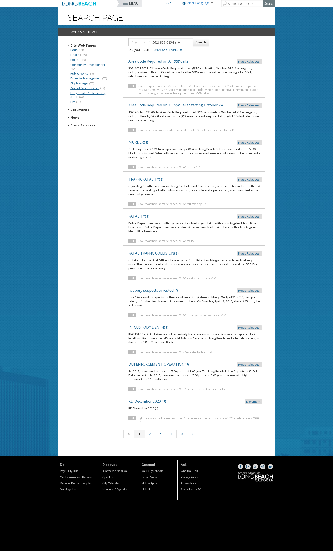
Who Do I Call (189, 471)
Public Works (79, 73)
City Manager (79, 83)
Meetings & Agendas (115, 489)
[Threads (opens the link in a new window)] (262, 466)
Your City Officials (152, 471)
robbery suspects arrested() (194, 290)
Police (74, 60)
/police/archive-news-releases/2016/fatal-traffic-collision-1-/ (177, 278)
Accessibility (188, 483)
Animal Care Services (84, 88)
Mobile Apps (149, 483)
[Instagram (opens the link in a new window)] (248, 466)
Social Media (150, 477)
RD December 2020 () (194, 401)
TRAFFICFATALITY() (194, 179)
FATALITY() (194, 216)
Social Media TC (191, 489)
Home (73, 32)
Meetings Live (68, 489)
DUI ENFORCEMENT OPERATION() (194, 364)
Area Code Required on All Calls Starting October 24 (194, 105)
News (75, 117)
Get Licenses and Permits (76, 477)
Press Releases (82, 125)
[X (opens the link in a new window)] (255, 466)
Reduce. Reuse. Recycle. (75, 483)
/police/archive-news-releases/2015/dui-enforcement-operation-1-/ (181, 389)
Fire (72, 102)
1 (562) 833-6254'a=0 (166, 49)
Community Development (87, 65)
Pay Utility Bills (69, 471)
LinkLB (146, 489)
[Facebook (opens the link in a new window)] (240, 466)
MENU (133, 3)
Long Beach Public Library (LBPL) (87, 95)
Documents (79, 110)
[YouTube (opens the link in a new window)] (270, 466)
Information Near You (115, 471)
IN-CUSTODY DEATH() (194, 327)
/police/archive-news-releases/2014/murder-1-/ (169, 167)
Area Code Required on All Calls (194, 61)
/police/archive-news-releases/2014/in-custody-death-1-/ (175, 352)
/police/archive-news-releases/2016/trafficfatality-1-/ (172, 204)
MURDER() (194, 142)
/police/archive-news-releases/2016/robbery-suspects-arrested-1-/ (182, 315)
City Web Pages (83, 45)
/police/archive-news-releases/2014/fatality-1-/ (168, 241)
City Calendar (110, 483)
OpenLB (107, 477)
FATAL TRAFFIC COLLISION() (194, 253)
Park (73, 50)
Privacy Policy (189, 477)
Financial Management (85, 78)
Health (75, 55)
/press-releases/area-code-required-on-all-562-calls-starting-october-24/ (186, 130)
